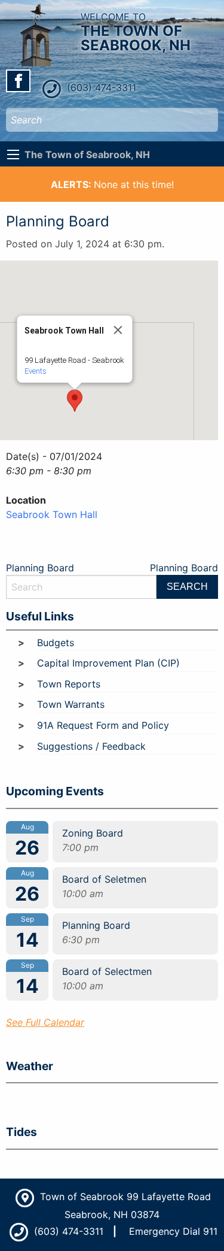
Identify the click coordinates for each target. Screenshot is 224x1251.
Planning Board (40, 568)
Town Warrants (71, 704)
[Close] (118, 330)
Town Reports (68, 684)
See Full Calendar (45, 1022)
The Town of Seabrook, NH (87, 154)
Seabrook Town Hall (51, 514)
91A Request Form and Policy (103, 725)
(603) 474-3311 (100, 87)
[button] (74, 400)
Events (35, 370)
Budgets (55, 643)
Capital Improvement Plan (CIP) (108, 663)
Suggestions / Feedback (91, 746)
